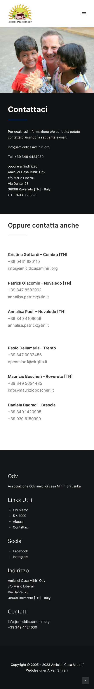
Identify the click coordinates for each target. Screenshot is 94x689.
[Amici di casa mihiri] (20, 13)
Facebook (20, 551)
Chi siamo (20, 510)
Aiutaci (18, 522)
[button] (84, 13)
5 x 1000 (19, 516)
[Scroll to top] (85, 680)
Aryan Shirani (57, 670)
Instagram (20, 557)
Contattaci (21, 527)
